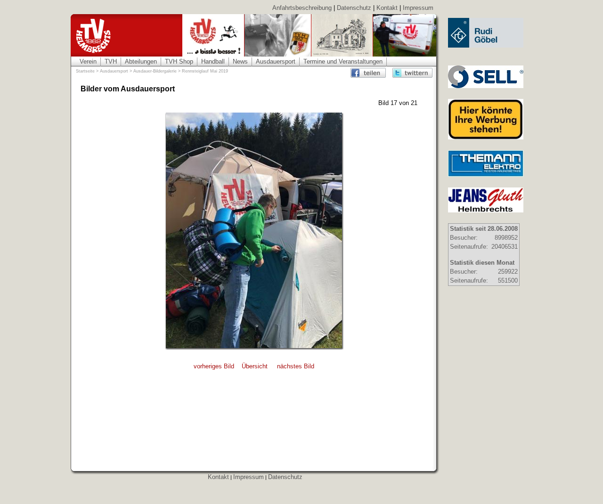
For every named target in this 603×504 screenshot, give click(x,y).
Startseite (85, 71)
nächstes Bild (295, 366)
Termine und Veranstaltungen (343, 61)
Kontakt (387, 7)
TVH (111, 61)
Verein (88, 61)
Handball (213, 61)
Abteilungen (141, 61)
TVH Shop (179, 61)
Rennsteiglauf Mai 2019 (205, 71)
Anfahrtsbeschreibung (302, 7)
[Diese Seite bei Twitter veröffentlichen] (412, 73)
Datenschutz (354, 7)
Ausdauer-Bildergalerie (155, 71)
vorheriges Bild (214, 366)
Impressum (418, 7)
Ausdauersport (275, 61)
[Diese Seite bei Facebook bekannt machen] (370, 73)
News (240, 61)
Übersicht (255, 366)
